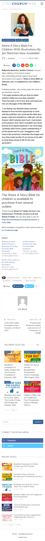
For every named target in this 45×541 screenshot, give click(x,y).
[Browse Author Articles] (22, 301)
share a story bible (30, 280)
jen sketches (6, 280)
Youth (25, 40)
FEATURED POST (8, 40)
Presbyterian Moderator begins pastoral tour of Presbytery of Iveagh (33, 328)
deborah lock (37, 277)
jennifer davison (17, 280)
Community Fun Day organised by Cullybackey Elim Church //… (27, 516)
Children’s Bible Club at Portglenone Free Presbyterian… (28, 496)
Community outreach (32, 352)
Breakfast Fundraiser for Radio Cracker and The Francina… (26, 465)
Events (7, 352)
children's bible (26, 277)
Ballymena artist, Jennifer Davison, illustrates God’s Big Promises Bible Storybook (9, 246)
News (18, 40)
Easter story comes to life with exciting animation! (10, 262)
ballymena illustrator (13, 277)
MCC (22, 537)
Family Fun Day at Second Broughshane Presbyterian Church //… (28, 475)
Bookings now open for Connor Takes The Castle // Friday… (26, 485)
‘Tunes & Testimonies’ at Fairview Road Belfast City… (27, 506)
